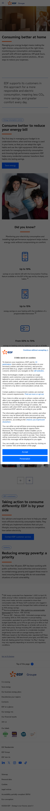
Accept (25, 452)
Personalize (25, 459)
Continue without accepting (34, 350)
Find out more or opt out (34, 394)
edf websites (39, 371)
